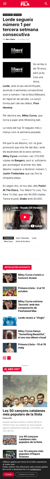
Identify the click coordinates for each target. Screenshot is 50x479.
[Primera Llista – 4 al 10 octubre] (10, 291)
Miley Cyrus (8, 241)
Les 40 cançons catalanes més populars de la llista (30, 439)
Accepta (8, 474)
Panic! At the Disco (23, 241)
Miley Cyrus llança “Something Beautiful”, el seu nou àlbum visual (32, 334)
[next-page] (9, 358)
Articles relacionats (17, 267)
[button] (4, 3)
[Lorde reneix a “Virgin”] (10, 321)
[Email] (31, 253)
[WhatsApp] (5, 253)
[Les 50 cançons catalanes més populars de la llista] (25, 391)
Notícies (17, 15)
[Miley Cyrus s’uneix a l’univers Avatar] (10, 278)
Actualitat (8, 15)
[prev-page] (4, 358)
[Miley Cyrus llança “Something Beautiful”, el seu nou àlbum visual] (10, 334)
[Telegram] (12, 253)
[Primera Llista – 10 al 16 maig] (10, 347)
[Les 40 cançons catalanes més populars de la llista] (10, 440)
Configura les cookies (26, 474)
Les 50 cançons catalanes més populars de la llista (24, 412)
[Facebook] (25, 253)
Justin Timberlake (22, 238)
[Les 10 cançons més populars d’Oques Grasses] (10, 454)
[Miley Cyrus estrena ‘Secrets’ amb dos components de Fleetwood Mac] (10, 304)
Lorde (34, 238)
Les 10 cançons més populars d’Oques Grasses (31, 454)
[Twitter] (18, 253)
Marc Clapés (10, 39)
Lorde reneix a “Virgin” (31, 317)
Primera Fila (7, 418)
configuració (35, 469)
